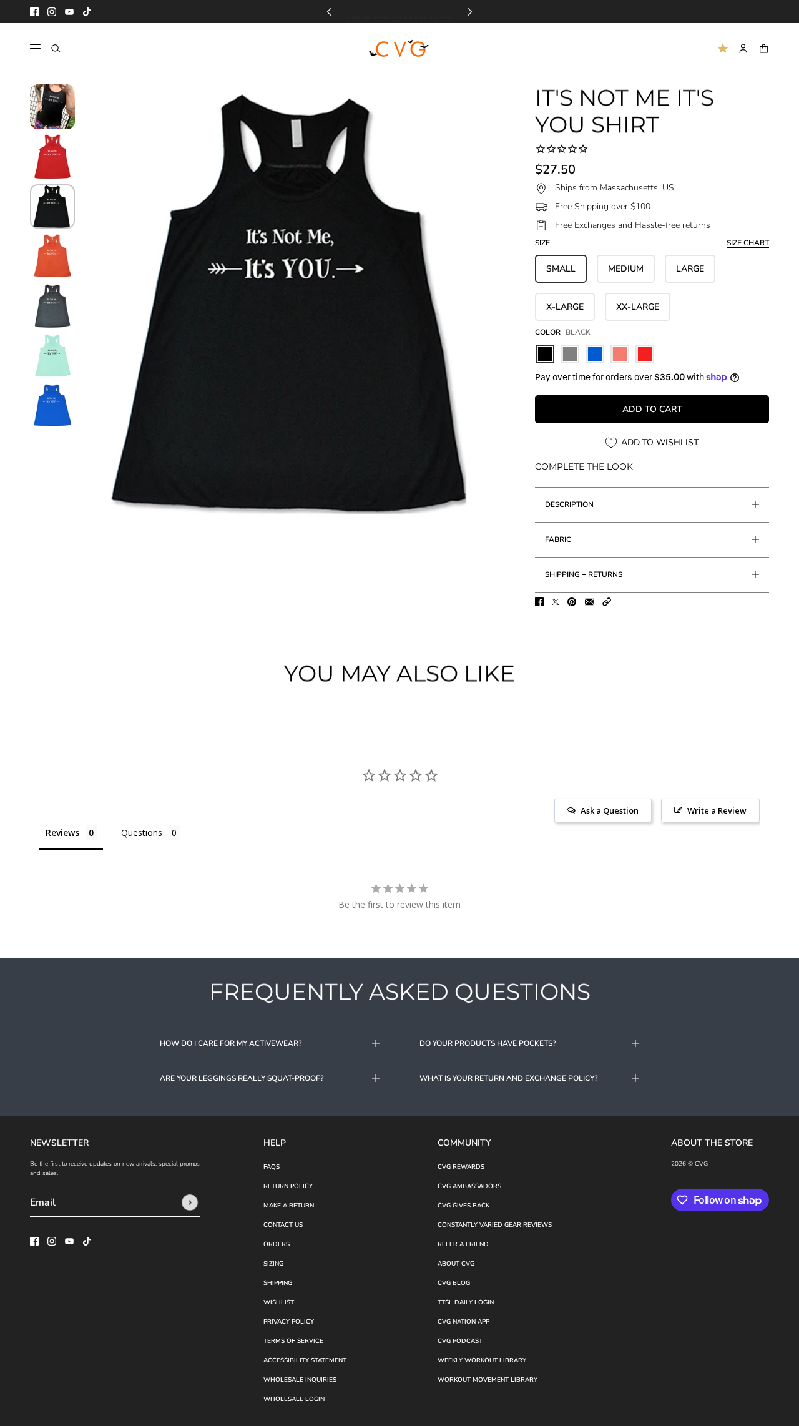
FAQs (271, 1167)
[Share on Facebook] (539, 602)
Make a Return (288, 1205)
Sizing (273, 1263)
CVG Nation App (463, 1321)
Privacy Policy (288, 1321)
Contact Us (283, 1225)
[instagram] (52, 12)
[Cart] (763, 48)
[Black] (544, 354)
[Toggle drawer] (35, 48)
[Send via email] (589, 602)
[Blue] (594, 354)
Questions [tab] (141, 832)
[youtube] (69, 12)
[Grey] (569, 354)
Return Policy (288, 1186)
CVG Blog (454, 1283)
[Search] (56, 48)
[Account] (743, 48)
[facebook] (34, 12)
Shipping (277, 1283)
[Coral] (619, 354)
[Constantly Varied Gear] (400, 48)
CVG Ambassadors (469, 1186)
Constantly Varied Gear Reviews (495, 1225)
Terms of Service (293, 1341)
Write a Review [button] (717, 810)
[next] (470, 11)
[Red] (644, 354)
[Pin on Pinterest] (572, 602)
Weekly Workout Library (482, 1360)
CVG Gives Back (463, 1205)
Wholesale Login (294, 1399)
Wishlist (278, 1302)
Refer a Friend (463, 1244)
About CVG (456, 1263)
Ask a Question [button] (610, 810)
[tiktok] (87, 12)
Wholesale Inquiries (299, 1379)
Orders (276, 1244)
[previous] (329, 11)
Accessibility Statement (304, 1360)
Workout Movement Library (487, 1379)
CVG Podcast (460, 1341)
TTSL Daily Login (466, 1302)
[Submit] (190, 1202)
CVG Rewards (461, 1167)
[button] (607, 602)
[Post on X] (555, 601)
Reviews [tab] (62, 832)
